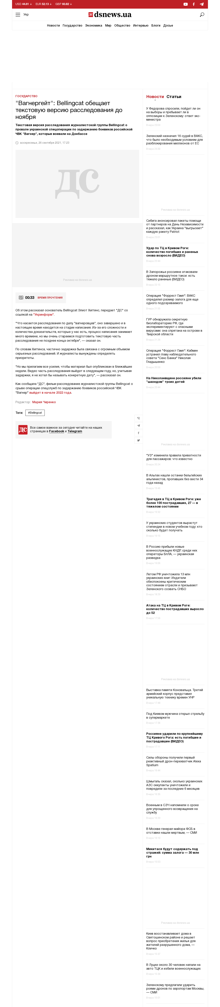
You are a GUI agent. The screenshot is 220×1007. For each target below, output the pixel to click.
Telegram (75, 431)
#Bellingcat (35, 413)
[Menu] (18, 14)
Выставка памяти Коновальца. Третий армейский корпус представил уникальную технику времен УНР (174, 694)
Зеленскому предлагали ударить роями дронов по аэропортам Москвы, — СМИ (175, 989)
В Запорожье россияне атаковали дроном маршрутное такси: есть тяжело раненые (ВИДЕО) (171, 276)
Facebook (56, 431)
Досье (168, 25)
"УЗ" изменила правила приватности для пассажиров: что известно (173, 457)
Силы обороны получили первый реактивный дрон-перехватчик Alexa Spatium (173, 761)
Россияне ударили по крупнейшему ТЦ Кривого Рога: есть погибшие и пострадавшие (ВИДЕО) (174, 738)
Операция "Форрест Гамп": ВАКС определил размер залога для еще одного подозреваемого (172, 299)
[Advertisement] (110, 56)
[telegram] (202, 4)
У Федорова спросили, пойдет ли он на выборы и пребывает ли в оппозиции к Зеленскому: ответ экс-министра (173, 114)
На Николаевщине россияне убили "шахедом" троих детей (173, 380)
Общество (122, 25)
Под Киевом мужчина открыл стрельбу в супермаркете (175, 716)
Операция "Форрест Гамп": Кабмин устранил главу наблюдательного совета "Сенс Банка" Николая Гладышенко (172, 356)
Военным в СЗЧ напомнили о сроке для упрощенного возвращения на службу (172, 809)
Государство (72, 25)
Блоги (155, 25)
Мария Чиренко (44, 402)
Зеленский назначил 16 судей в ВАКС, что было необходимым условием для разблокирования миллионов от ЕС (174, 140)
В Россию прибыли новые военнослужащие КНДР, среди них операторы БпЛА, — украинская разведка (171, 552)
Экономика (93, 25)
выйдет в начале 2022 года (50, 392)
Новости (53, 25)
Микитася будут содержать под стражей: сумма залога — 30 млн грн (172, 853)
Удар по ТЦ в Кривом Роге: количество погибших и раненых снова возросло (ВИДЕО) (172, 252)
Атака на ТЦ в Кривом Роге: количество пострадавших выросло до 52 (175, 609)
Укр (26, 14)
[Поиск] (202, 14)
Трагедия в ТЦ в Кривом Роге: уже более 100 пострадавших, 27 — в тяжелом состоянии (173, 503)
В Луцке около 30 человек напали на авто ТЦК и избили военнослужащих (173, 967)
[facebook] (193, 4)
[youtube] (186, 4)
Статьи (174, 97)
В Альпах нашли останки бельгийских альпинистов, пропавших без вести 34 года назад (174, 479)
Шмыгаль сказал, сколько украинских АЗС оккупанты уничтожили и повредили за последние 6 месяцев (174, 785)
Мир (108, 25)
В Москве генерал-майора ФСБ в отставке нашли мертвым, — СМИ (171, 831)
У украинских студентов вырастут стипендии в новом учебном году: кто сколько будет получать (174, 527)
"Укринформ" (43, 314)
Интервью (140, 25)
